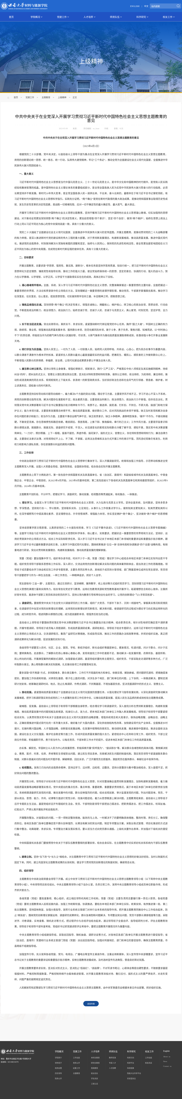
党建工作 (62, 17)
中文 (146, 6)
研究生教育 (95, 1063)
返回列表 (91, 1004)
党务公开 (76, 1063)
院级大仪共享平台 (134, 1073)
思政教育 (94, 1068)
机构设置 (58, 1068)
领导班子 (58, 1063)
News (165, 1061)
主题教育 (46, 97)
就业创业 (94, 1073)
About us (166, 1056)
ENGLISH (134, 6)
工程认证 (94, 1083)
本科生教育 (95, 1057)
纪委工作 (76, 1068)
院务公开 (58, 1078)
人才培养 (88, 17)
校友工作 (167, 17)
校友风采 (148, 1063)
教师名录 (112, 1057)
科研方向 (130, 1057)
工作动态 (76, 1057)
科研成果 (130, 1068)
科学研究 (141, 17)
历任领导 (58, 1073)
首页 (11, 17)
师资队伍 (115, 17)
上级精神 (62, 97)
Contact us (167, 1066)
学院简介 (58, 1057)
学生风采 (94, 1078)
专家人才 (112, 1063)
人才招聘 (112, 1068)
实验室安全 (131, 1078)
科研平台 (130, 1063)
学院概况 (35, 17)
